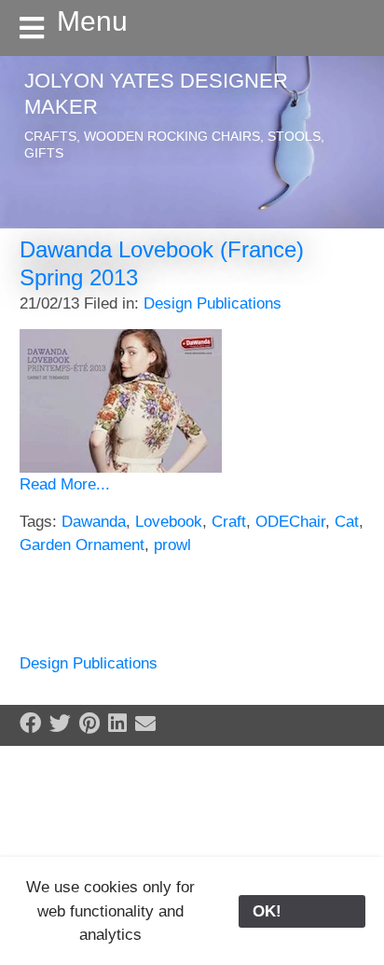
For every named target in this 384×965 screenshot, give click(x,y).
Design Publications (212, 303)
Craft (229, 522)
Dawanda (94, 522)
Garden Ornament (82, 545)
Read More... (65, 484)
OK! (302, 911)
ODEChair (290, 522)
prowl (172, 545)
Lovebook (168, 522)
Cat (347, 522)
